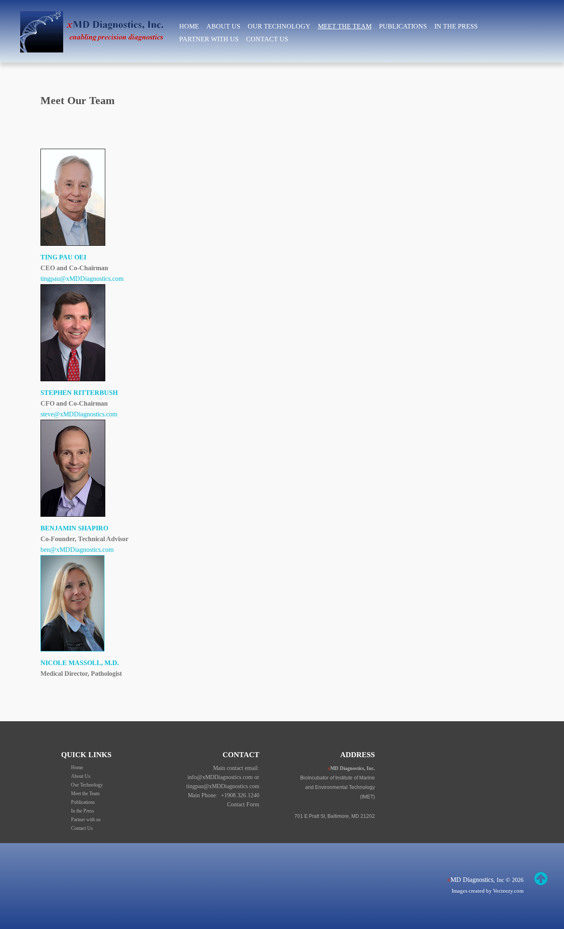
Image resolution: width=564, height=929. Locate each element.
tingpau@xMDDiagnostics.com (81, 278)
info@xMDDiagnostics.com (220, 777)
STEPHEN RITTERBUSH (79, 392)
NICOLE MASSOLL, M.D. (79, 662)
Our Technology (279, 26)
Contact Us (267, 39)
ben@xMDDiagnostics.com (77, 549)
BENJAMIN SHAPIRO (74, 528)
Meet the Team (345, 26)
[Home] (94, 16)
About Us (223, 26)
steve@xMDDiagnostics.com (78, 414)
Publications (403, 26)
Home (189, 26)
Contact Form (243, 804)
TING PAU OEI (63, 257)
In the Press (456, 26)
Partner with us (209, 39)
